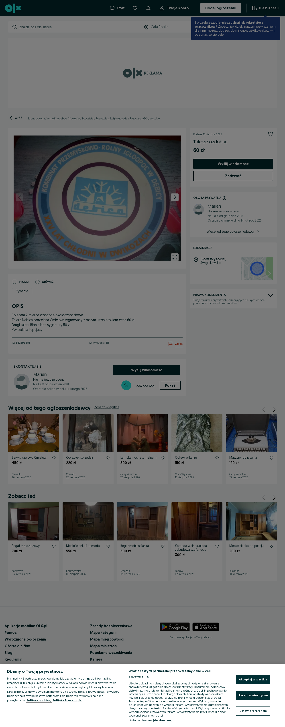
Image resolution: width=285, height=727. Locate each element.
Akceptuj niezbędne (253, 695)
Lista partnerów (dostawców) (151, 720)
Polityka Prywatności (67, 700)
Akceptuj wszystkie (253, 679)
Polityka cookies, (38, 700)
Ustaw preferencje (253, 711)
